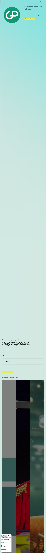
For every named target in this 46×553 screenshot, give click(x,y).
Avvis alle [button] (8, 549)
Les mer (6, 542)
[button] (41, 1)
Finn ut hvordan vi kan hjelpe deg (29, 18)
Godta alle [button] (3, 549)
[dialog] (6, 543)
